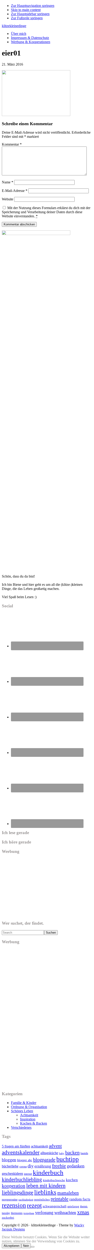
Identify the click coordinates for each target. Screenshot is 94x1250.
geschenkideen (12, 1173)
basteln (84, 1153)
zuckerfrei (8, 1217)
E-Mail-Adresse (14, 191)
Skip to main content (26, 10)
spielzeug (73, 1206)
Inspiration (27, 1119)
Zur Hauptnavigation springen (32, 6)
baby (61, 1153)
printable (59, 1199)
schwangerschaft (54, 1206)
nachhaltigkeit (25, 1199)
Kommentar (12, 144)
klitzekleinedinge (14, 26)
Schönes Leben (22, 1111)
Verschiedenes (21, 1127)
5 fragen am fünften (16, 1146)
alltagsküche (49, 1153)
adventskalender (20, 1152)
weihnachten (65, 1212)
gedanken (75, 1165)
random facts (79, 1199)
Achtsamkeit (29, 1115)
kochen (72, 1180)
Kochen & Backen (33, 1123)
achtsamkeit (39, 1146)
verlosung (44, 1212)
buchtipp (67, 1159)
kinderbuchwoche (54, 1180)
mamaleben (68, 1192)
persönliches (42, 1199)
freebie (59, 1166)
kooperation (13, 1185)
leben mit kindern (45, 1186)
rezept (34, 1205)
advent (55, 1146)
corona (23, 1166)
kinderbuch (48, 1172)
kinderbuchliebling (22, 1179)
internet (28, 1173)
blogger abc (24, 1160)
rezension (14, 1205)
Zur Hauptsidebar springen (30, 14)
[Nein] (32, 1246)
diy (31, 1165)
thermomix (17, 1213)
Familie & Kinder (23, 1103)
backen (72, 1152)
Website (7, 199)
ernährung (42, 1166)
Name (7, 182)
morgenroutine (10, 1199)
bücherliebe (10, 1166)
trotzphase (29, 1213)
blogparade (44, 1159)
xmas (83, 1212)
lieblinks (45, 1192)
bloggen (9, 1159)
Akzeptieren (11, 1245)
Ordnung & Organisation (29, 1107)
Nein (26, 1245)
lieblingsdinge (17, 1192)
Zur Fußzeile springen (27, 18)
